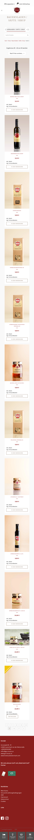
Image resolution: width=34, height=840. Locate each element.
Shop (9, 40)
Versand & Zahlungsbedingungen (11, 793)
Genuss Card (11, 763)
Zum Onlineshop (24, 4)
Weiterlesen (12, 716)
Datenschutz (5, 799)
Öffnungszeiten (9, 4)
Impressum (4, 797)
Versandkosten (13, 106)
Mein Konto (4, 791)
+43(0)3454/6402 (6, 749)
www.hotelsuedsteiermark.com (10, 756)
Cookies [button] (3, 801)
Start (6, 40)
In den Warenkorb (17, 109)
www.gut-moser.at (6, 753)
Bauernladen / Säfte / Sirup (15, 29)
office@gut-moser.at (7, 751)
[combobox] (17, 53)
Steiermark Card (24, 763)
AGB (2, 795)
